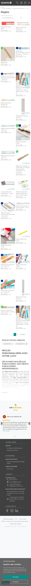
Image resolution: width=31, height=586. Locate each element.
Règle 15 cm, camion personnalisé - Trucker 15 (22, 91)
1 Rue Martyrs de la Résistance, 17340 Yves (16, 485)
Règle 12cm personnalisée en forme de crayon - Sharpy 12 (23, 52)
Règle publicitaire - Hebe (6, 27)
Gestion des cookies (15, 524)
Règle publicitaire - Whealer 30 (6, 103)
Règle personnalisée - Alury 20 (22, 116)
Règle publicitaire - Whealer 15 (21, 28)
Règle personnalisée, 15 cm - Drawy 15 (7, 265)
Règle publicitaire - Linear (6, 246)
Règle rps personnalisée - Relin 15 (8, 156)
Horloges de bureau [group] (21, 344)
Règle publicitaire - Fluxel (21, 239)
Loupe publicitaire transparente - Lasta (7, 192)
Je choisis (15, 582)
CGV (16, 519)
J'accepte (15, 577)
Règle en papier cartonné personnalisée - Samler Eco (8, 214)
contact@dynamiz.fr (15, 482)
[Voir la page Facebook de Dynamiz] (7, 510)
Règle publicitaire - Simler (21, 142)
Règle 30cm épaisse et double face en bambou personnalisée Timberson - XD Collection (23, 169)
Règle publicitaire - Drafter (21, 265)
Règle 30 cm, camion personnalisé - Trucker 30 (22, 324)
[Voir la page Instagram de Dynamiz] (12, 510)
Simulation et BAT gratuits (14, 448)
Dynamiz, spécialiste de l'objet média (15, 462)
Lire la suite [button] (6, 431)
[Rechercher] (17, 3)
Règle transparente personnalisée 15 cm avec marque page (22, 193)
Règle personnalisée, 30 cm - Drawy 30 (8, 291)
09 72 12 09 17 (13, 479)
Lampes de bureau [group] (9, 344)
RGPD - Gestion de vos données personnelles (14, 521)
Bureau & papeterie (6, 8)
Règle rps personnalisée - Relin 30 (8, 129)
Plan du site (22, 519)
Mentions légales (8, 519)
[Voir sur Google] (4, 416)
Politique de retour (12, 450)
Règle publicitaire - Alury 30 (21, 297)
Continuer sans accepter (9, 561)
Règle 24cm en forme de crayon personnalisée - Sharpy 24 (8, 77)
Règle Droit (4, 62)
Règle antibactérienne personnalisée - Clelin (22, 206)
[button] (26, 343)
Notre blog (10, 469)
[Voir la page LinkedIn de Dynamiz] (16, 510)
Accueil (2, 7)
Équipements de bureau (18, 8)
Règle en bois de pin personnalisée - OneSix (7, 311)
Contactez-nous (10, 477)
